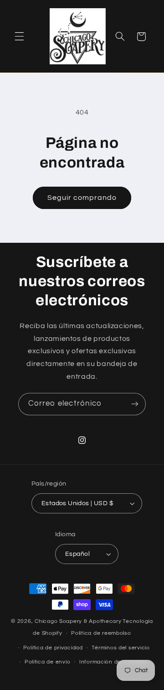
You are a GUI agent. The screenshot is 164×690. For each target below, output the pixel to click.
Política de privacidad (53, 647)
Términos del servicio (120, 647)
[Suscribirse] (134, 404)
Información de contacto (114, 661)
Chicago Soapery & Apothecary (78, 621)
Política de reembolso (101, 633)
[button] (19, 36)
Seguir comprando (82, 197)
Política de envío (48, 661)
